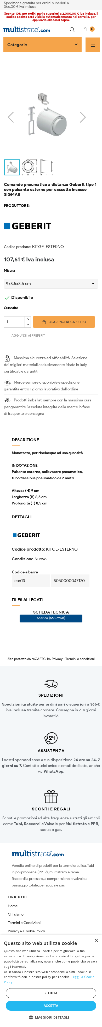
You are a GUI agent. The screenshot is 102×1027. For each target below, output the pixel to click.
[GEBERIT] (51, 226)
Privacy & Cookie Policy (26, 931)
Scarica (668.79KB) (51, 618)
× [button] (96, 941)
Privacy (57, 659)
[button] (51, 1017)
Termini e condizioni (80, 659)
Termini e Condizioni (24, 923)
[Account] (96, 4)
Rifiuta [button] (51, 993)
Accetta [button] (51, 1005)
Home (13, 906)
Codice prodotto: (17, 247)
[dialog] (51, 981)
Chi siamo (16, 914)
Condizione (22, 558)
